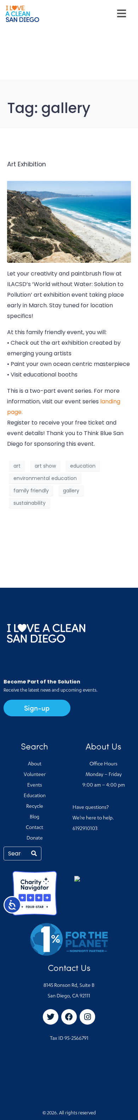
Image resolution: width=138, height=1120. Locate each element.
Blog (34, 817)
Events (34, 785)
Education (35, 796)
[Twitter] (50, 1017)
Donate (35, 838)
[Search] (34, 853)
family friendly (31, 490)
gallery (71, 490)
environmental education (45, 478)
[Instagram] (87, 1017)
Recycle (34, 807)
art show (45, 465)
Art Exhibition (26, 164)
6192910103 (85, 829)
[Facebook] (69, 1017)
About (34, 764)
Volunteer (35, 775)
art (17, 465)
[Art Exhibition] (69, 221)
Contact (34, 828)
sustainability (29, 502)
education (83, 465)
